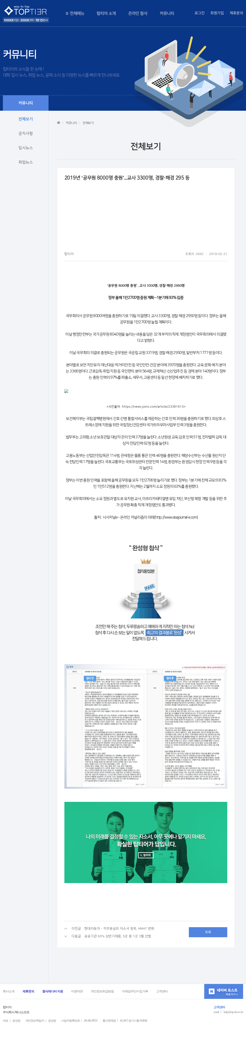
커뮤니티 (167, 13)
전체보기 (25, 119)
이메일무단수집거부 (135, 991)
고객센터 (162, 991)
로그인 (200, 13)
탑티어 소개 (106, 13)
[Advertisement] (145, 217)
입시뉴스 (25, 148)
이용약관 (77, 991)
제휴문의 (236, 13)
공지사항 (25, 133)
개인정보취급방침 (102, 991)
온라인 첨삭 (137, 13)
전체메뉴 (77, 13)
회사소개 (8, 991)
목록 (208, 932)
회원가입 (217, 13)
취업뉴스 (25, 162)
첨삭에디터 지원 (52, 991)
